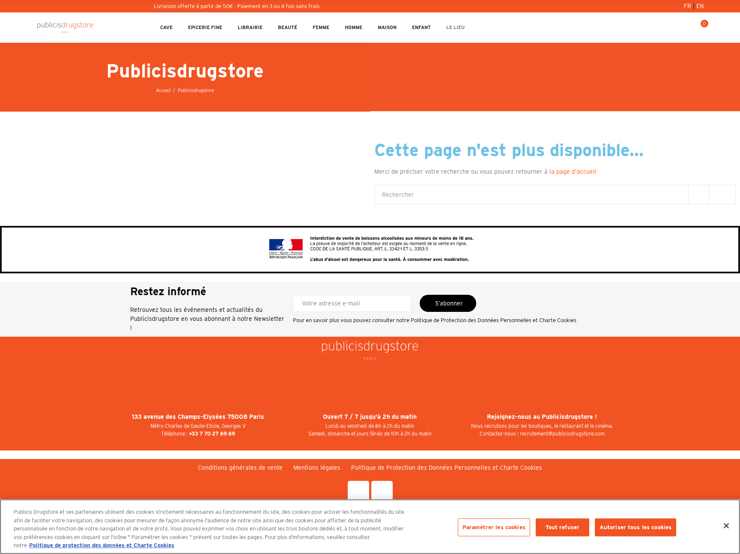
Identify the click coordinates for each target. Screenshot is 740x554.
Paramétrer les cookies (493, 527)
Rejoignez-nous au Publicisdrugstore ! (542, 416)
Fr (688, 6)
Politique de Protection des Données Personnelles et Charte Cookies (493, 320)
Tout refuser (563, 527)
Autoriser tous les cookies (635, 527)
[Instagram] (382, 491)
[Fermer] (726, 525)
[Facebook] (358, 491)
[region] (370, 526)
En (700, 6)
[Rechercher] (672, 27)
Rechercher (722, 194)
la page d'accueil (573, 171)
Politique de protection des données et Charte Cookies (101, 545)
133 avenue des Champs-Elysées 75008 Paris (198, 416)
